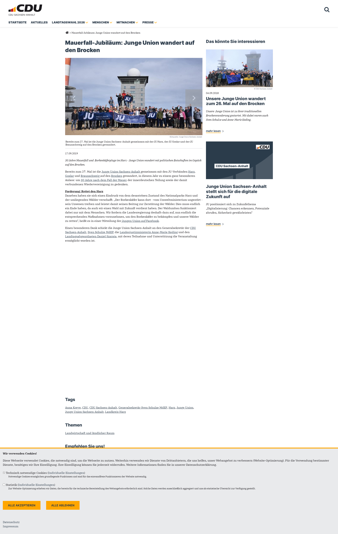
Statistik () (30, 484)
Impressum (10, 526)
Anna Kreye (73, 407)
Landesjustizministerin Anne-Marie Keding (149, 232)
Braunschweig (90, 176)
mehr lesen (213, 131)
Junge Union (185, 407)
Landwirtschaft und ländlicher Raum (89, 433)
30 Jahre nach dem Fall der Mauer (103, 180)
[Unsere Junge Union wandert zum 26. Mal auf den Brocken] (239, 51)
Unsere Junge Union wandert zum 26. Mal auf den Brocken (236, 101)
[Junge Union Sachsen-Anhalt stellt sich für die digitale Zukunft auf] (239, 143)
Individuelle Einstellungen (66, 473)
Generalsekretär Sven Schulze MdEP (142, 407)
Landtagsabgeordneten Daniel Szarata (91, 236)
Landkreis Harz (115, 411)
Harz (191, 171)
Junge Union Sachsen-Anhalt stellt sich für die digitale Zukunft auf (236, 191)
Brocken (116, 176)
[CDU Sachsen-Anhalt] (67, 32)
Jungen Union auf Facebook (140, 221)
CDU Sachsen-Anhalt (21, 14)
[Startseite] (26, 5)
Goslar (69, 176)
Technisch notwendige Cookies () (45, 473)
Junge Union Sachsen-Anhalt (121, 171)
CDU (85, 407)
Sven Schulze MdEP (100, 232)
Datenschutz (11, 522)
